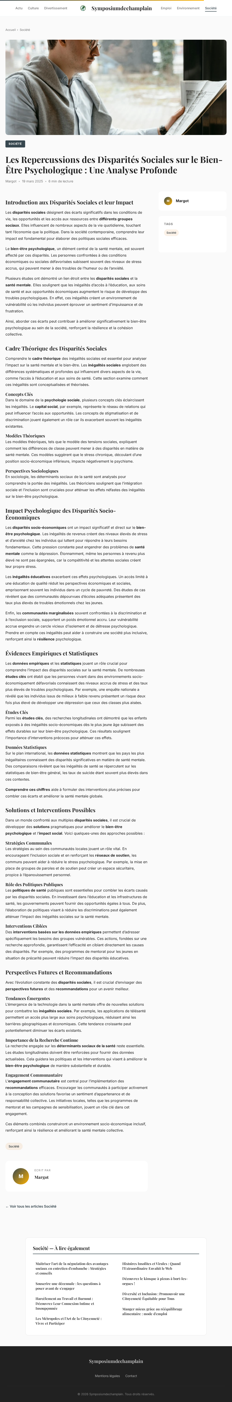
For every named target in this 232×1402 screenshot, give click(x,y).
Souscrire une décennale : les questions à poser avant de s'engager (68, 1286)
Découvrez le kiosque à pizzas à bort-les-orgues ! (155, 1281)
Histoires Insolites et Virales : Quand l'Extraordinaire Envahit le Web (151, 1266)
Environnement (188, 8)
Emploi (166, 8)
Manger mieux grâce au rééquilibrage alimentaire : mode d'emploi (152, 1311)
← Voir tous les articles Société (30, 1206)
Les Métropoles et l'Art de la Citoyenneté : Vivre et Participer (69, 1321)
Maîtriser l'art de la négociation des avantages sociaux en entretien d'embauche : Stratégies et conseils (72, 1268)
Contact (131, 1376)
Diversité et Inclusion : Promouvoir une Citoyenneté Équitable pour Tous (153, 1296)
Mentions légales (107, 1376)
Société (211, 8)
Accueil (10, 30)
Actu (18, 8)
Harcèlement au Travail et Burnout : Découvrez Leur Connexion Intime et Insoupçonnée (65, 1303)
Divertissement (55, 8)
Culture (33, 8)
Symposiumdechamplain (122, 8)
